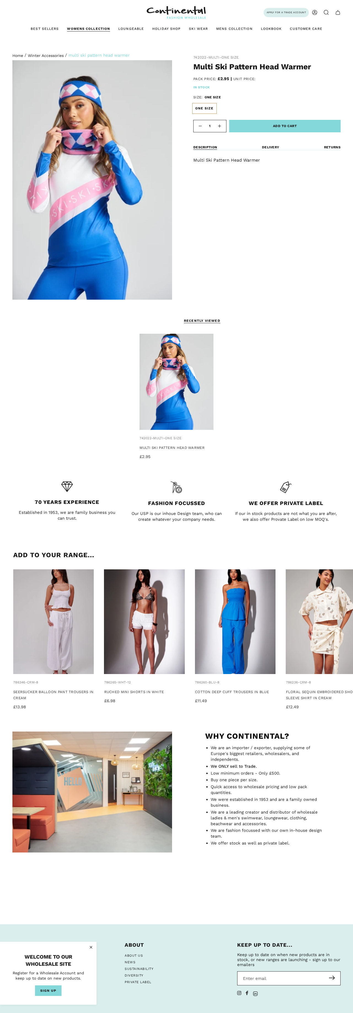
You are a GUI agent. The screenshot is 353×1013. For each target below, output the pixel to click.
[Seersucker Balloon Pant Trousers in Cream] (53, 621)
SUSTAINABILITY (139, 969)
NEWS (130, 962)
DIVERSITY (134, 975)
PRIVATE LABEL (138, 982)
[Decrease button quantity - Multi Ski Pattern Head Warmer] (200, 126)
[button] (326, 12)
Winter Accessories (46, 55)
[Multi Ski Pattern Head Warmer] (176, 382)
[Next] (347, 622)
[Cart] (338, 12)
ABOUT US (134, 955)
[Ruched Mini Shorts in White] (144, 621)
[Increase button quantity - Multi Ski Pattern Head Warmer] (219, 126)
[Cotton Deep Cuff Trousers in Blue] (235, 621)
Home (17, 55)
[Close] (91, 947)
